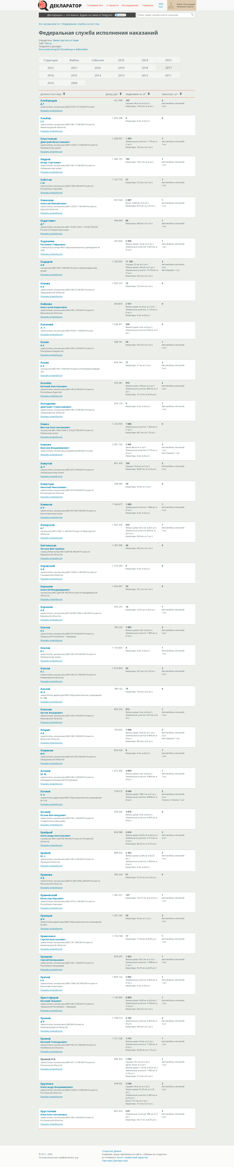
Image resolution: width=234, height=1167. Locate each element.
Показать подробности (51, 110)
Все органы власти (49, 23)
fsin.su (48, 43)
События (98, 60)
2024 (145, 60)
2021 (74, 68)
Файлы (74, 60)
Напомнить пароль (185, 6)
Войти (180, 4)
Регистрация (189, 4)
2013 (121, 75)
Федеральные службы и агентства (80, 23)
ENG (161, 3)
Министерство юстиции (66, 40)
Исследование (130, 5)
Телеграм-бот (95, 5)
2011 (168, 75)
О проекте (113, 5)
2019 (121, 68)
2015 (74, 75)
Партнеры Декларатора (115, 1160)
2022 (50, 68)
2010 (50, 83)
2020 (98, 68)
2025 (121, 60)
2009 (74, 83)
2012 (145, 75)
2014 (98, 75)
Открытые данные (112, 1151)
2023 (168, 60)
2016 (50, 75)
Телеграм (147, 5)
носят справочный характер (132, 1157)
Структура (51, 60)
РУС (161, 6)
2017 (168, 68)
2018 (145, 68)
